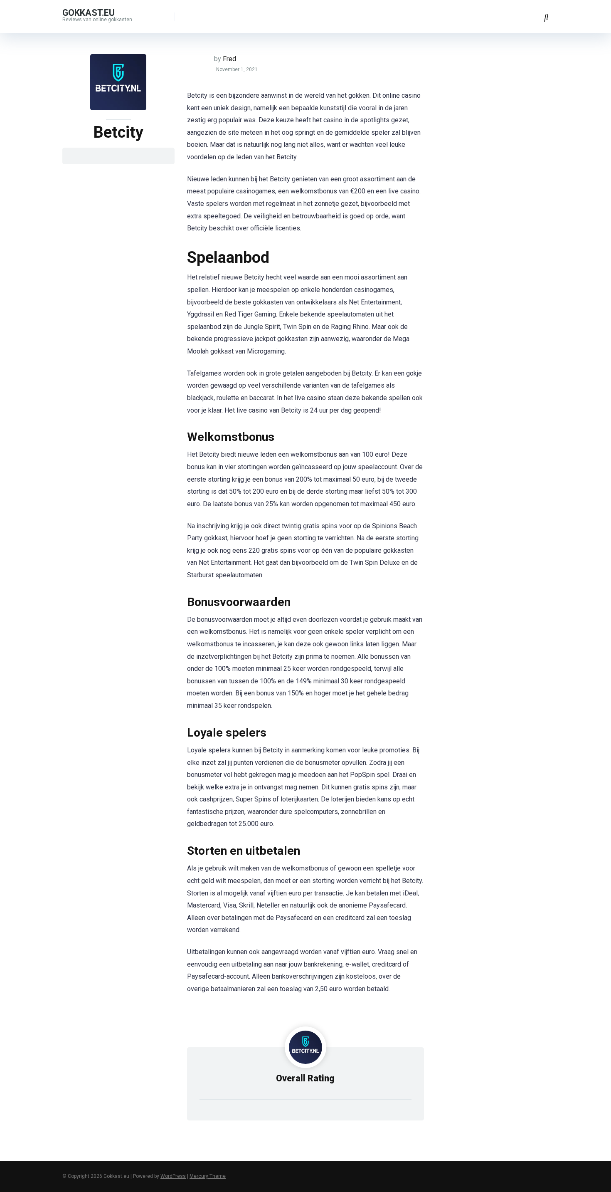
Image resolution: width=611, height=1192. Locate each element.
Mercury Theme (208, 1176)
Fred (229, 59)
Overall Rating (305, 1078)
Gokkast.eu (88, 12)
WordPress (173, 1176)
